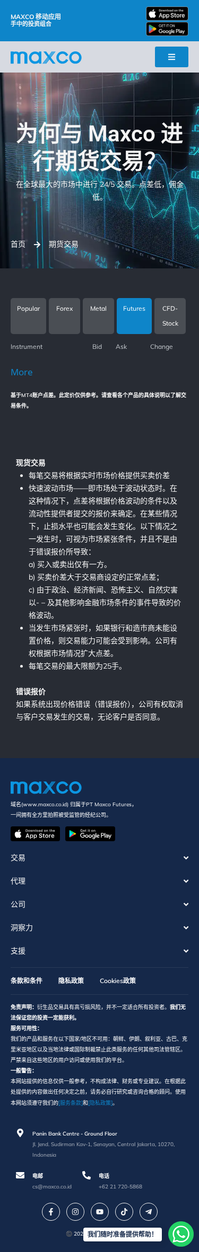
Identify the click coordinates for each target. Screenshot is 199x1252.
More (22, 372)
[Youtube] (100, 1212)
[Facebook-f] (51, 1212)
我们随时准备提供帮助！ (123, 1234)
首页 (18, 244)
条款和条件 (26, 981)
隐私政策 (71, 981)
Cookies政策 (118, 981)
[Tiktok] (124, 1212)
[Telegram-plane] (149, 1212)
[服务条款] (70, 1102)
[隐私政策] (100, 1102)
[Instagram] (75, 1212)
